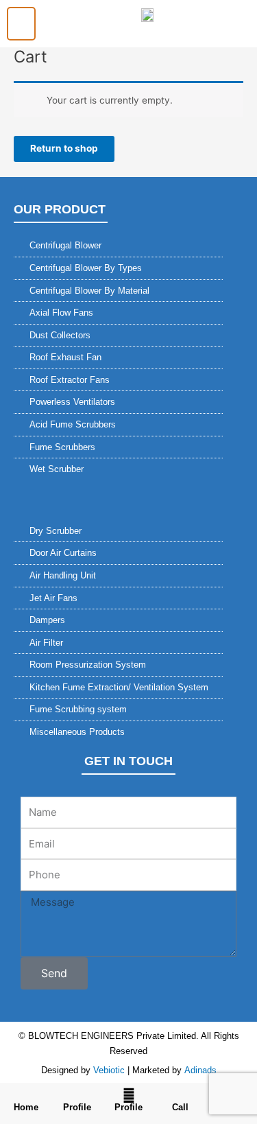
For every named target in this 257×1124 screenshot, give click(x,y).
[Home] (26, 1096)
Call (180, 1107)
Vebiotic (109, 1070)
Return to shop (64, 148)
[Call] (180, 1096)
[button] (21, 23)
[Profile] (77, 1096)
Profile (77, 1107)
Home (26, 1107)
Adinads (200, 1070)
